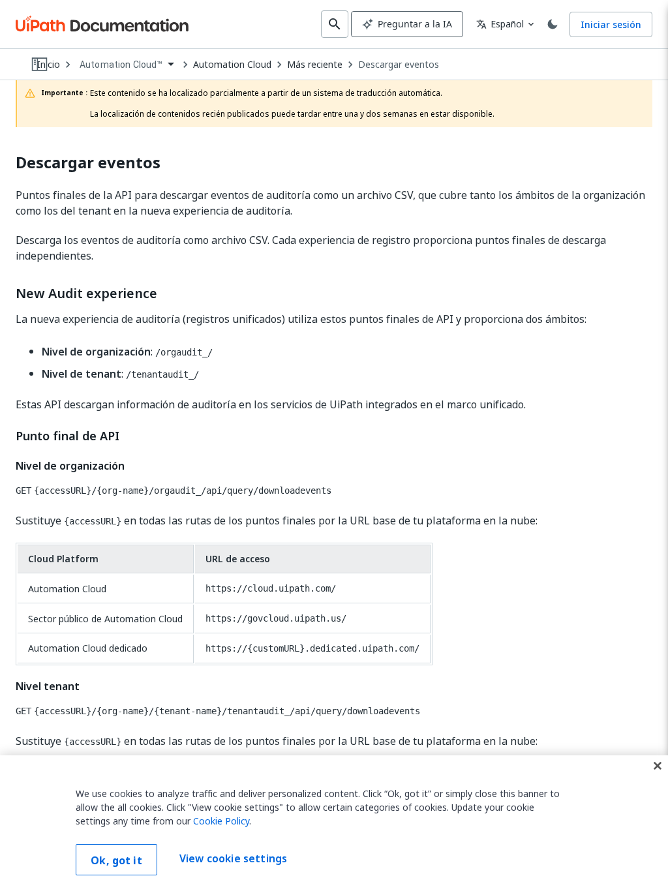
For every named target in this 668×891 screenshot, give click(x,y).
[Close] (657, 766)
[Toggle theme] (552, 24)
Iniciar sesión (611, 24)
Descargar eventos (398, 64)
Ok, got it (116, 860)
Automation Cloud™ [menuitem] (121, 64)
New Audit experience (86, 293)
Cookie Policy (221, 821)
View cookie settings (233, 858)
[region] (334, 823)
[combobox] (126, 64)
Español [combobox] (500, 24)
